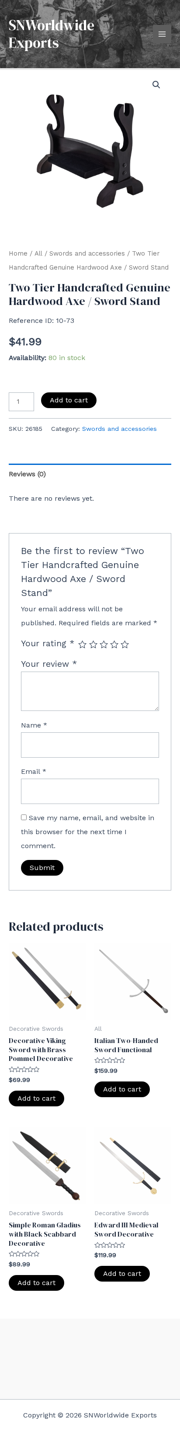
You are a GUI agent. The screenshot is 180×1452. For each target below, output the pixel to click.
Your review (49, 664)
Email (33, 771)
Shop (90, 1354)
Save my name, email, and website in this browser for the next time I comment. (87, 832)
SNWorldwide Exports (51, 33)
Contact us (90, 1368)
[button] (156, 85)
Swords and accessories (87, 253)
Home (18, 253)
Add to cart (69, 400)
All (38, 253)
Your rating (47, 643)
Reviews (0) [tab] (27, 474)
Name (34, 725)
